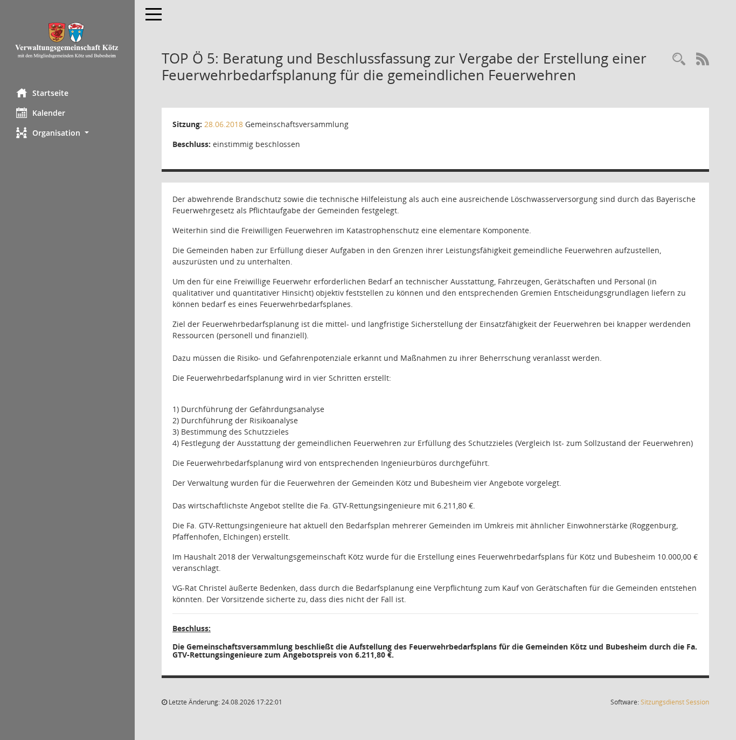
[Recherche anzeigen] (679, 59)
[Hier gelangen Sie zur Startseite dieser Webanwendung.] (67, 40)
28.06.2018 (223, 124)
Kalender (48, 113)
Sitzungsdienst (675, 702)
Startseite (50, 93)
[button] (67, 133)
